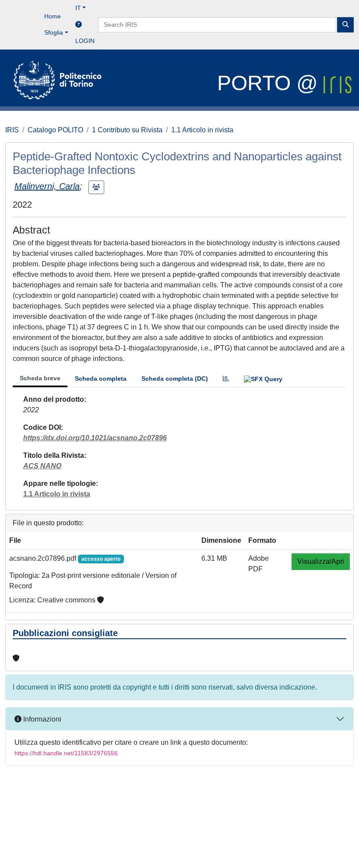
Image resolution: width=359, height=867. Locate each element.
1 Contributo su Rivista (127, 130)
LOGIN (85, 40)
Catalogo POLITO (55, 130)
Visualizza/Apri (320, 561)
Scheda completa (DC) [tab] (174, 378)
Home (52, 16)
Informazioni (41, 719)
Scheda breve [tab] (40, 378)
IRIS (12, 130)
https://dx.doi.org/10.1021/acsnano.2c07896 (95, 438)
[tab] (225, 378)
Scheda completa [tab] (101, 378)
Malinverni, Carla (47, 186)
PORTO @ (270, 83)
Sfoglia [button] (53, 32)
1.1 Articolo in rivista (202, 130)
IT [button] (78, 7)
